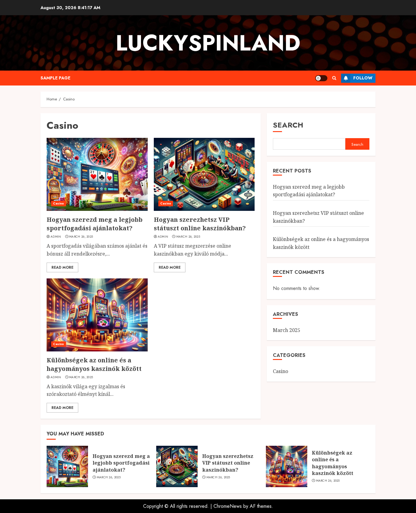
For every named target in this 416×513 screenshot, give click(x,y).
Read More (62, 267)
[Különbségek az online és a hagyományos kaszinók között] (97, 314)
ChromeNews (227, 506)
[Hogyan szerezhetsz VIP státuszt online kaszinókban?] (204, 174)
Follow (362, 78)
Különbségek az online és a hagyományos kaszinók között (94, 364)
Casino (58, 203)
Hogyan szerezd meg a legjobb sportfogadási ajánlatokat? (95, 223)
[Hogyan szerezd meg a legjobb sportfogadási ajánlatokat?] (97, 174)
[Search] (334, 78)
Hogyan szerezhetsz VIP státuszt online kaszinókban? (200, 223)
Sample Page (55, 78)
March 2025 (286, 330)
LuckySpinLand (208, 43)
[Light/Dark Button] (321, 78)
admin (56, 237)
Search (288, 125)
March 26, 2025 (81, 237)
